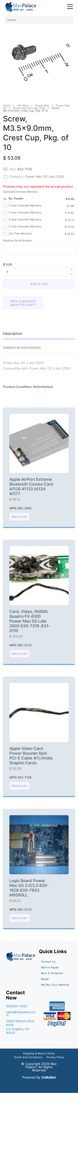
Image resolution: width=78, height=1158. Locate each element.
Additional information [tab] (22, 347)
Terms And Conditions (28, 1057)
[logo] (21, 7)
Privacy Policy (55, 1057)
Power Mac (42, 105)
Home (6, 105)
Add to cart (39, 284)
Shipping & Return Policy (39, 1053)
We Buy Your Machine (55, 984)
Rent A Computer (52, 973)
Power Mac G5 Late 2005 (29, 108)
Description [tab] (12, 333)
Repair (45, 979)
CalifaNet (48, 1077)
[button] (68, 45)
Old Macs (23, 105)
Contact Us (48, 961)
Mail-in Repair (50, 967)
